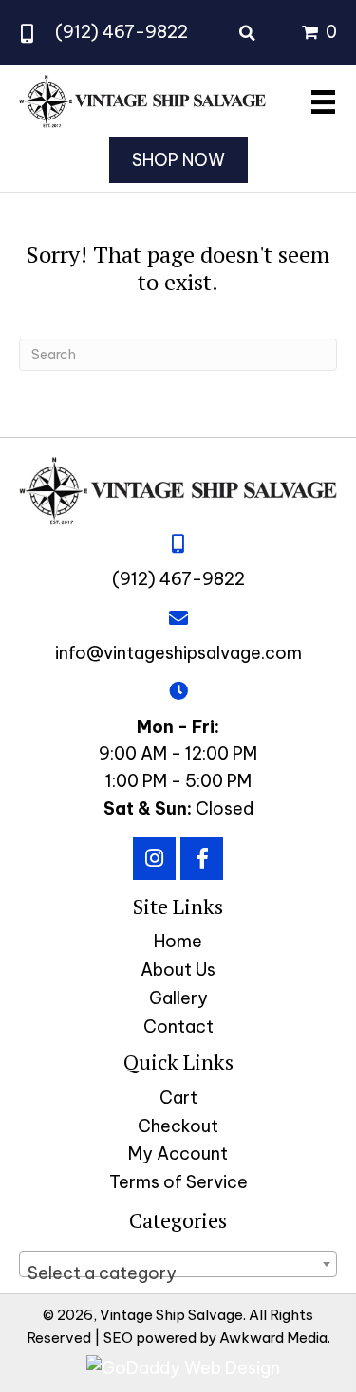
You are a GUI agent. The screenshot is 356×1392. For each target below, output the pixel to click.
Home (178, 941)
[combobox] (178, 1264)
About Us (178, 969)
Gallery (178, 998)
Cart (178, 1097)
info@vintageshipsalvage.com (178, 653)
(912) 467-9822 (121, 32)
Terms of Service (178, 1182)
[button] (154, 858)
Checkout (178, 1126)
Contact (178, 1026)
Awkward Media (273, 1337)
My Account (178, 1153)
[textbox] (178, 1273)
